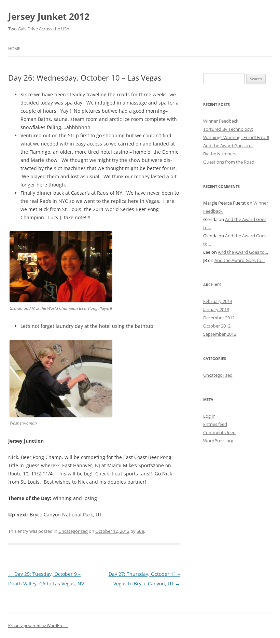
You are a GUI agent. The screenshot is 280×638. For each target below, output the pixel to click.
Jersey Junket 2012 (48, 16)
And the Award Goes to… (228, 145)
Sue (140, 531)
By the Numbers (219, 154)
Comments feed (219, 432)
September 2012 (219, 334)
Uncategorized (73, 531)
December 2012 (219, 318)
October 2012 (216, 326)
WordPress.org (218, 441)
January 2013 (216, 309)
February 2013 (217, 301)
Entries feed (215, 424)
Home (14, 49)
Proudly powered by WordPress (38, 625)
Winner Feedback (220, 121)
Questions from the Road (228, 162)
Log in (209, 416)
